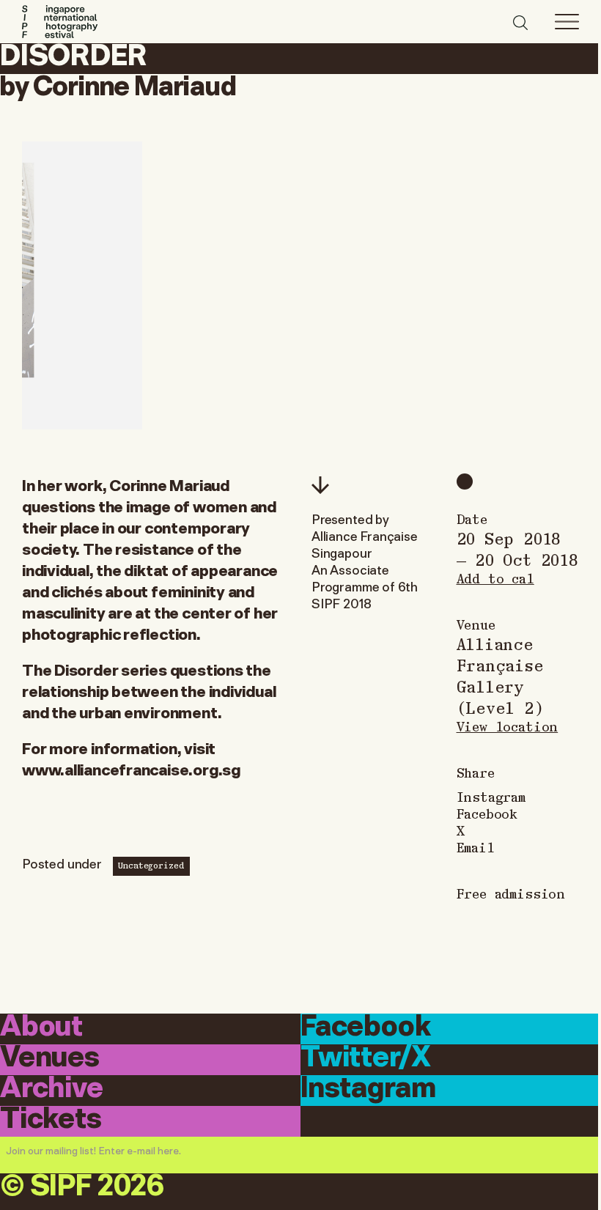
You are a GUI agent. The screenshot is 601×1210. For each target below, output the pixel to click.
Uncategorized (151, 864)
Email (476, 846)
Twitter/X (365, 1058)
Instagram (491, 796)
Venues (50, 1058)
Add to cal (495, 578)
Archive (51, 1089)
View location (507, 726)
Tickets (51, 1120)
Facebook (487, 813)
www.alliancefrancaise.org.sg (131, 768)
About (41, 1028)
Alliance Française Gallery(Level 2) (500, 675)
